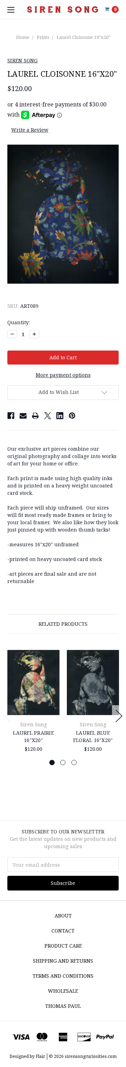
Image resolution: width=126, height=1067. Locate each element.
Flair (40, 1056)
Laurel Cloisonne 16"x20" (83, 37)
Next (119, 716)
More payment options (63, 375)
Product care (63, 945)
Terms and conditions (63, 975)
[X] (47, 415)
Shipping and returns (63, 960)
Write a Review (29, 129)
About (63, 915)
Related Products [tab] (63, 624)
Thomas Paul (63, 1006)
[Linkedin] (59, 415)
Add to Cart (34, 707)
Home (22, 37)
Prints (43, 37)
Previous (7, 716)
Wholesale (63, 991)
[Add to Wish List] (51, 666)
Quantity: (18, 322)
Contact (63, 930)
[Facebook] (10, 415)
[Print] (35, 415)
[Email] (23, 415)
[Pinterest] (72, 415)
